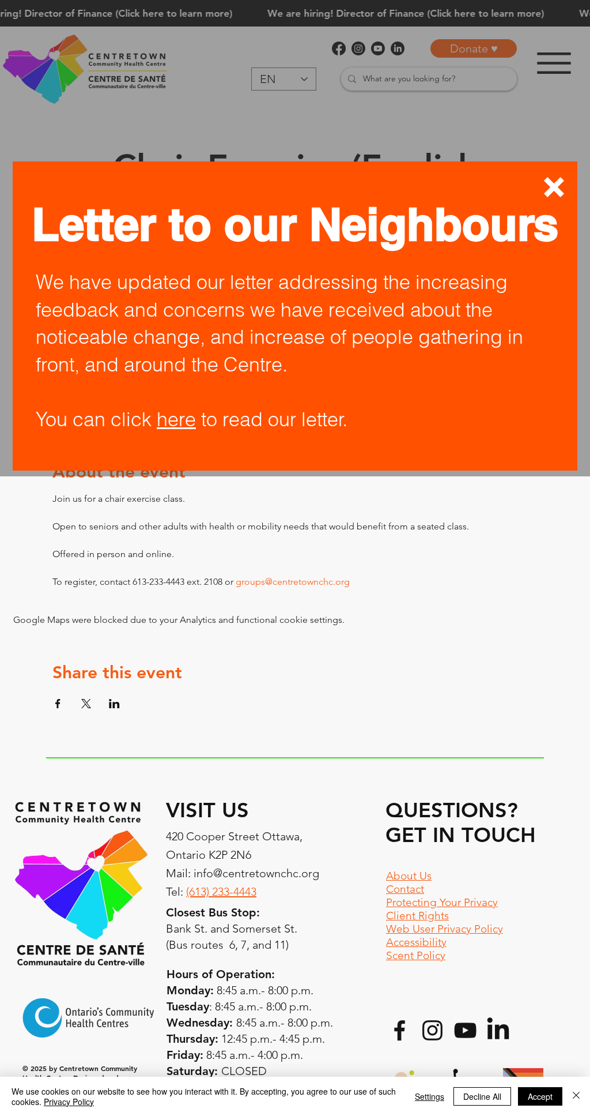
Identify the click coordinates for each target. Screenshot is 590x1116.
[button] (554, 187)
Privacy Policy (69, 1101)
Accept (540, 1096)
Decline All (482, 1096)
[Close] (576, 1096)
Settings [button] (429, 1096)
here (176, 419)
